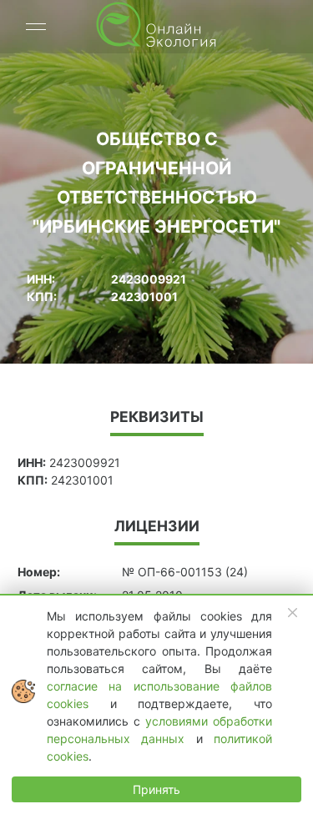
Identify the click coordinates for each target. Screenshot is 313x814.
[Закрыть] (293, 613)
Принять (156, 789)
